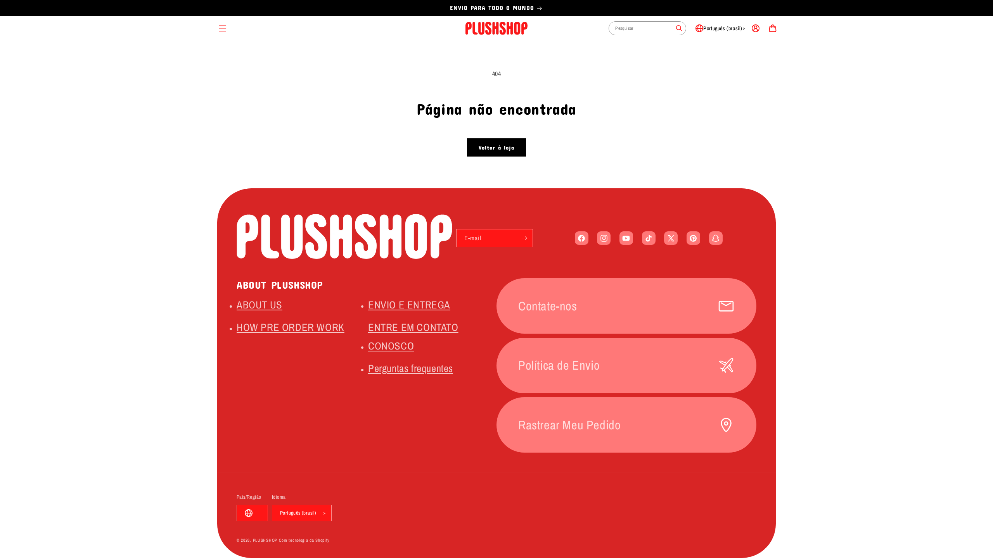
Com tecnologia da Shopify (304, 540)
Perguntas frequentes (410, 368)
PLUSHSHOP (265, 540)
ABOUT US (259, 305)
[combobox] (647, 28)
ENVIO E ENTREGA (409, 305)
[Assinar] (524, 238)
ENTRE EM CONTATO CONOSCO (413, 336)
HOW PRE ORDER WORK (290, 327)
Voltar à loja (496, 147)
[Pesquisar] (679, 28)
